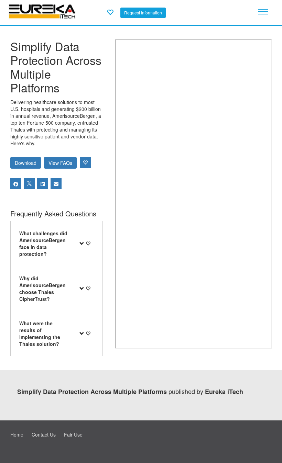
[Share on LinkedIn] (43, 183)
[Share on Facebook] (15, 183)
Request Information (143, 12)
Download (25, 162)
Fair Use (73, 434)
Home (16, 434)
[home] (42, 11)
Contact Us (44, 434)
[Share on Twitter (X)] (29, 183)
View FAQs (60, 162)
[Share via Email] (56, 183)
